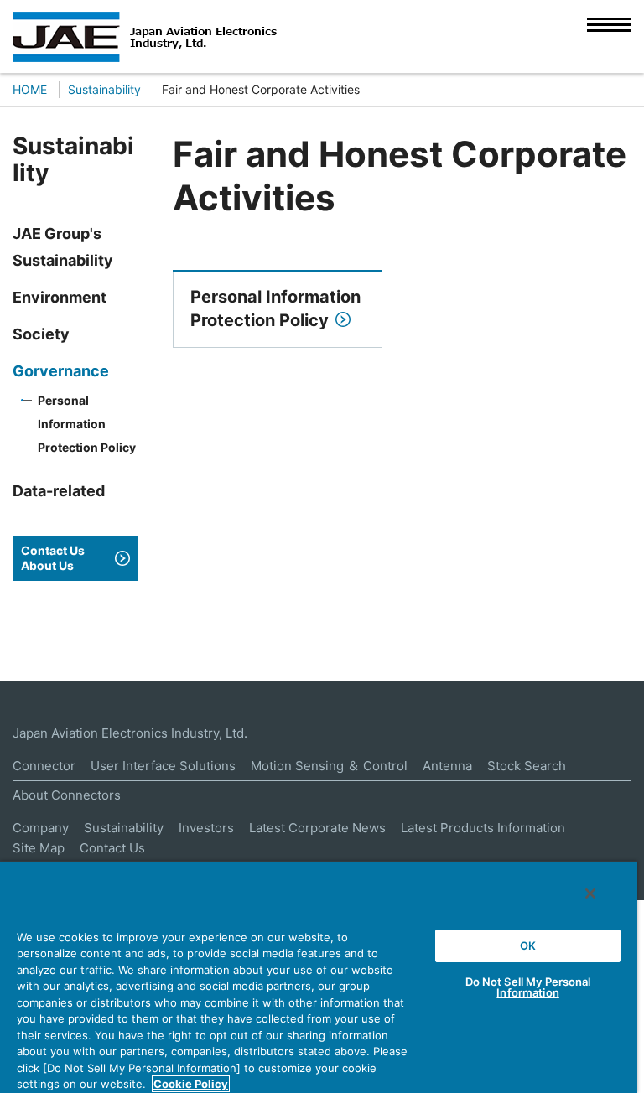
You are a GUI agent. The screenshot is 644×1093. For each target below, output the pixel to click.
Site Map (39, 848)
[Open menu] (608, 36)
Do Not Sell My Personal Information (528, 987)
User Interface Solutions (163, 766)
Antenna (447, 766)
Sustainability (124, 828)
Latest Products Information (483, 828)
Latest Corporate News (317, 828)
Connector (44, 766)
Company (41, 828)
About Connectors (67, 795)
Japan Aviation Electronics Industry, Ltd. (130, 733)
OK (528, 945)
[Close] (590, 893)
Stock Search (526, 766)
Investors (206, 828)
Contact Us (112, 848)
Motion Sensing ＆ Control (329, 766)
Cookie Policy (190, 1083)
